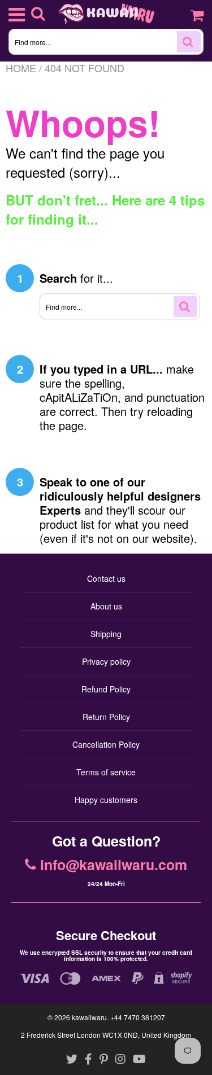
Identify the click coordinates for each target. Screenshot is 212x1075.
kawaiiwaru (89, 1017)
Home (21, 67)
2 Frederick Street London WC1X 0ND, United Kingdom (106, 1034)
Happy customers (106, 799)
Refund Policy (106, 689)
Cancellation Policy (106, 744)
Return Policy (106, 716)
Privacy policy (106, 661)
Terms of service (106, 772)
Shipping (106, 633)
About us (106, 606)
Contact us (106, 578)
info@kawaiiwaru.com (113, 865)
